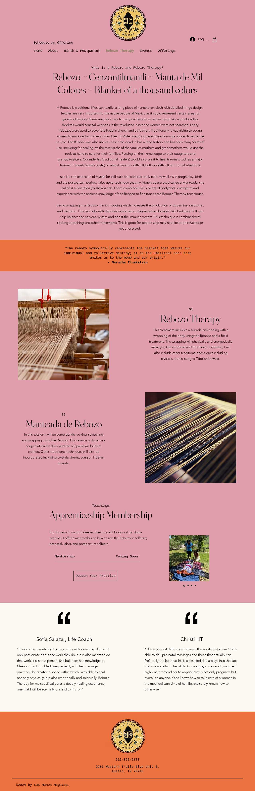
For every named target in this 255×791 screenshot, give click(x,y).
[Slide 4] (195, 585)
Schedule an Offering (53, 43)
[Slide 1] (183, 585)
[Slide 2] (188, 586)
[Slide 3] (191, 585)
